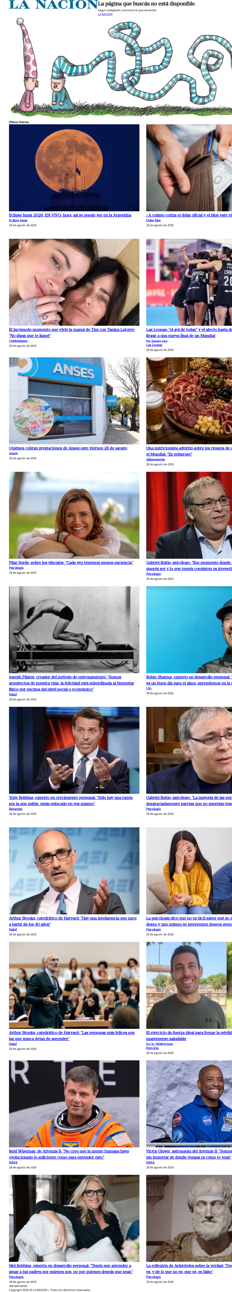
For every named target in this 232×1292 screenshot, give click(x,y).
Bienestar (15, 809)
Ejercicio (152, 1048)
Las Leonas (154, 345)
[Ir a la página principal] (53, 8)
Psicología (16, 568)
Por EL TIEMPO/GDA (159, 1044)
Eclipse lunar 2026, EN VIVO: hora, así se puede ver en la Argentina (70, 215)
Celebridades (18, 341)
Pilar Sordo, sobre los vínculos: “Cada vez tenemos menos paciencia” (71, 563)
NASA (13, 1162)
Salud (13, 694)
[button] (74, 168)
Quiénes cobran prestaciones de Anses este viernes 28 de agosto (68, 448)
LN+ (149, 688)
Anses (13, 453)
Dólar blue (153, 220)
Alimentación (155, 459)
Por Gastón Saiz (156, 341)
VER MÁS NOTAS (18, 1286)
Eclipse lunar (18, 220)
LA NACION (105, 14)
